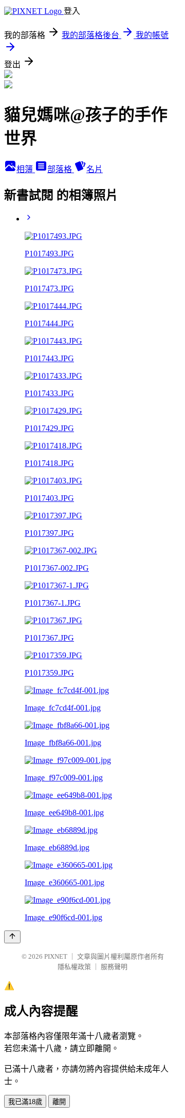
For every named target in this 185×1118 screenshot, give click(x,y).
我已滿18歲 (25, 1102)
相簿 (25, 169)
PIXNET (55, 956)
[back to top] (12, 936)
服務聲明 (114, 967)
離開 (59, 1102)
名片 (94, 169)
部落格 (60, 169)
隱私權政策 (74, 967)
